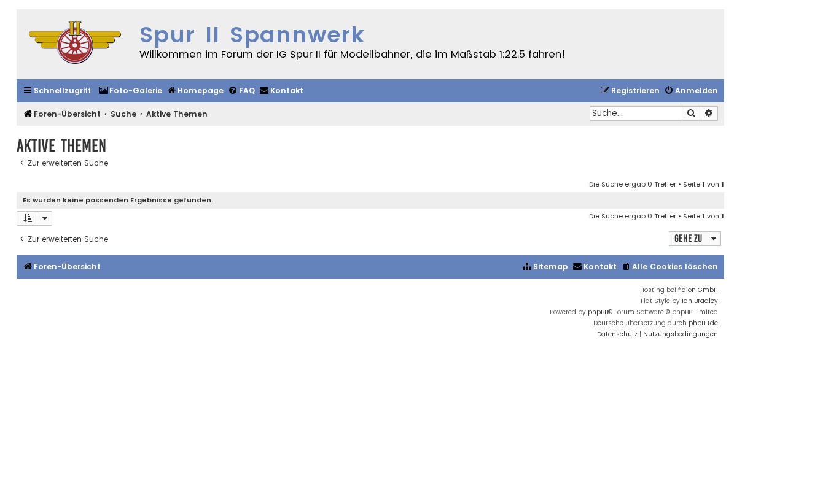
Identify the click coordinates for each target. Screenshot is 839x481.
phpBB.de (703, 323)
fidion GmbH (698, 289)
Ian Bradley (700, 301)
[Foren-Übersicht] (75, 44)
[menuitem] (130, 91)
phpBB (598, 312)
